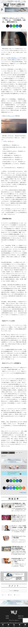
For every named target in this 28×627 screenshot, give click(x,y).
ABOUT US (20, 616)
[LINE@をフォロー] (17, 487)
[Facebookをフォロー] (7, 487)
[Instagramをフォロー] (10, 487)
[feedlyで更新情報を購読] (20, 487)
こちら (11, 116)
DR (17, 452)
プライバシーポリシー (14, 620)
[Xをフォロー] (4, 487)
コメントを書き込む (14, 590)
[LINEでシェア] (14, 26)
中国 (21, 452)
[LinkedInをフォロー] (14, 487)
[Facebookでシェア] (10, 26)
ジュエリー (5, 452)
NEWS (7, 618)
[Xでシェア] (7, 26)
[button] (20, 26)
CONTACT (20, 618)
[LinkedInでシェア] (17, 26)
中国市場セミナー (15, 58)
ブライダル (12, 452)
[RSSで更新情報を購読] (23, 487)
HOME (7, 616)
